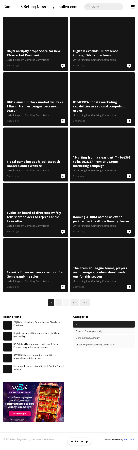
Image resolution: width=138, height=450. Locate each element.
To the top (81, 441)
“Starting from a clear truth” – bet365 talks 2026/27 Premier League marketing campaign (102, 154)
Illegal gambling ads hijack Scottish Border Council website (35, 154)
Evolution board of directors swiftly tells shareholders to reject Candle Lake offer (35, 210)
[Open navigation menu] (132, 6)
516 (75, 302)
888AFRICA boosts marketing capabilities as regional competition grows (102, 99)
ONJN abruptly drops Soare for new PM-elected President (35, 44)
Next (85, 302)
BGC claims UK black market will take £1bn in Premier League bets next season (35, 99)
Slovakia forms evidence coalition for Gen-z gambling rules (35, 265)
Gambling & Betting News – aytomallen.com (40, 6)
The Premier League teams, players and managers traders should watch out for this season (102, 265)
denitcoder (129, 439)
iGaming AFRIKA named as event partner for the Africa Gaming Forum (102, 210)
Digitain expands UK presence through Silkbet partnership (102, 44)
